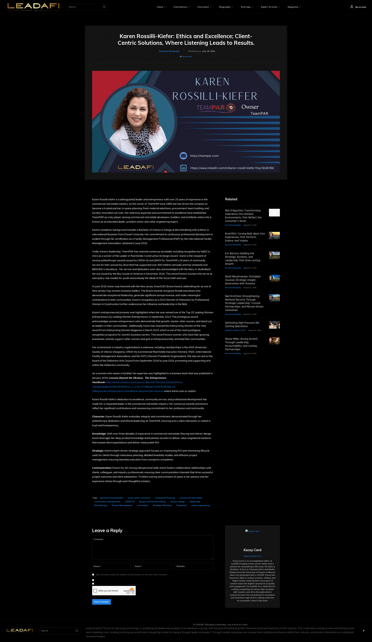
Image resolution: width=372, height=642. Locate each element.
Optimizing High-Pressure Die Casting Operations (242, 324)
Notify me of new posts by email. (110, 584)
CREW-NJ (129, 501)
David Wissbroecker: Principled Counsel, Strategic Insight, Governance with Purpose (242, 280)
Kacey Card (187, 56)
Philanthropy (100, 505)
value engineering (200, 505)
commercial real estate (190, 497)
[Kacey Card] (252, 537)
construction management (107, 501)
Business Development (111, 497)
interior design (177, 501)
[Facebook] (363, 630)
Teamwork (181, 505)
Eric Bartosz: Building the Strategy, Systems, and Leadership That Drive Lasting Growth (242, 259)
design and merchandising (152, 501)
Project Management (122, 505)
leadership (195, 501)
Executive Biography (169, 51)
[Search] (104, 7)
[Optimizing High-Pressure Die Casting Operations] (274, 325)
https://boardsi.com (252, 556)
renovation (142, 505)
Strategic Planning (162, 505)
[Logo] (33, 7)
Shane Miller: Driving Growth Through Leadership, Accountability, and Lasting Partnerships (241, 344)
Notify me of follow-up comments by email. (114, 580)
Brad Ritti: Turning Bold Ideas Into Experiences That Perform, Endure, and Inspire (245, 237)
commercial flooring (165, 497)
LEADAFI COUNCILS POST (235, 330)
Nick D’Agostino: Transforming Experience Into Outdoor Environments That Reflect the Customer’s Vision (243, 216)
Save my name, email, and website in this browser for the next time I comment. (132, 574)
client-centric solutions (139, 497)
